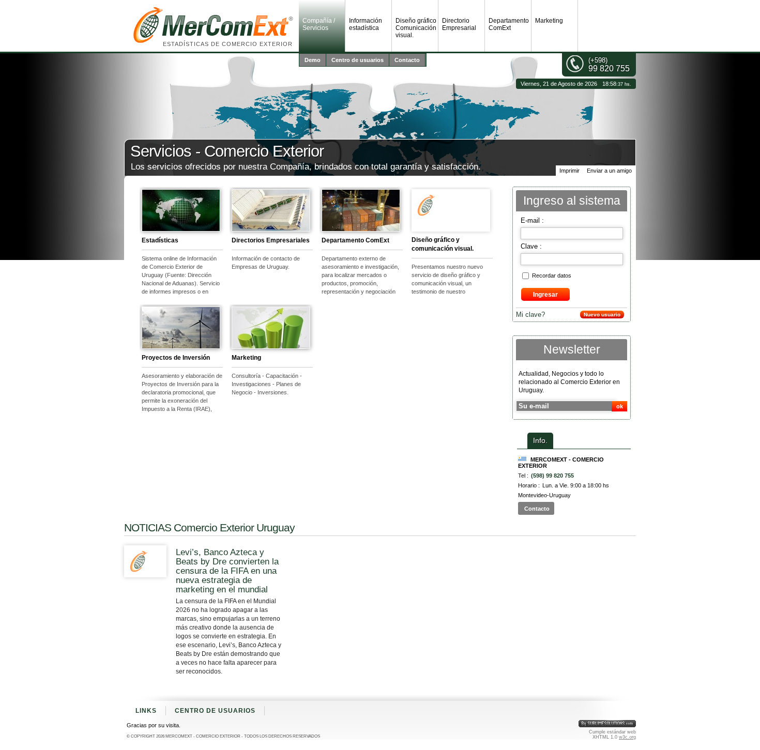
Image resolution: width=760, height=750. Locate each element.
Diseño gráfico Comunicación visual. (416, 28)
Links (146, 710)
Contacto (407, 60)
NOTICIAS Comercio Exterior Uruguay (209, 527)
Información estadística (365, 24)
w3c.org (627, 737)
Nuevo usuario (602, 314)
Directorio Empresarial (459, 24)
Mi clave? (530, 314)
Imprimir (569, 170)
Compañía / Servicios (318, 24)
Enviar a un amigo (609, 170)
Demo (313, 60)
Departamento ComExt (509, 24)
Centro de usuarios (357, 60)
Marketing (549, 20)
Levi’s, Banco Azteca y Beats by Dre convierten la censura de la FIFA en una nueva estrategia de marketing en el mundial (227, 570)
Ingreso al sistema (571, 200)
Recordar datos (551, 275)
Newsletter (571, 349)
